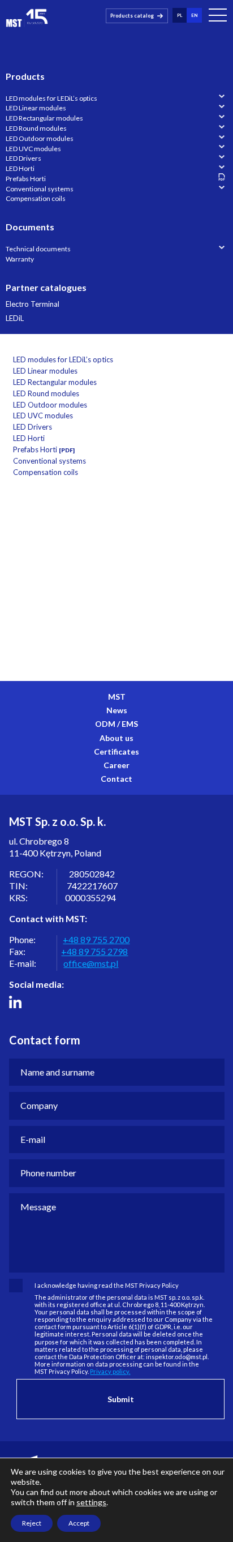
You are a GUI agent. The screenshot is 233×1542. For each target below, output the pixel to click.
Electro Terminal (32, 304)
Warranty (20, 259)
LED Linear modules (36, 108)
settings (91, 1502)
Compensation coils (36, 198)
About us (116, 738)
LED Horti (20, 168)
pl (179, 15)
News (116, 710)
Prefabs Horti (26, 178)
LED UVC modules (33, 148)
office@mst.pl (90, 963)
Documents (30, 226)
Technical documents (38, 249)
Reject (31, 1523)
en (194, 15)
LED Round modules (36, 128)
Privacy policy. (110, 1371)
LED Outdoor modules (40, 138)
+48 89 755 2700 (96, 939)
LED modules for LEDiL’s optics (51, 98)
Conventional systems (40, 189)
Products (25, 76)
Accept (78, 1523)
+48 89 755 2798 (94, 951)
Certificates (116, 751)
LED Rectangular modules (44, 118)
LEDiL (15, 318)
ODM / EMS (116, 724)
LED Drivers (23, 158)
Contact (116, 778)
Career (116, 765)
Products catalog (132, 15)
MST (117, 696)
